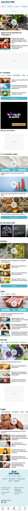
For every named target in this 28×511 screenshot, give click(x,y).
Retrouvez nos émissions (8, 130)
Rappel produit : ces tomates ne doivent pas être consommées (19, 47)
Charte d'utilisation (5, 492)
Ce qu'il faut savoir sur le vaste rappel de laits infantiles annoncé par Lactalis (18, 465)
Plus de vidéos (14, 217)
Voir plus (14, 286)
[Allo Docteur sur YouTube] (5, 502)
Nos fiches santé (9, 223)
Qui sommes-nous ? (6, 487)
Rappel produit (12, 478)
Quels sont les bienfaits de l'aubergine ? (11, 34)
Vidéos (8, 509)
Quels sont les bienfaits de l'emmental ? (18, 366)
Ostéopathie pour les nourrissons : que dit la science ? (13, 432)
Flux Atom (16, 494)
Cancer (10, 480)
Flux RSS (3, 494)
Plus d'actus (14, 98)
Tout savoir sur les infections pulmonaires (7, 234)
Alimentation (23, 342)
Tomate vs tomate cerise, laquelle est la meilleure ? (18, 380)
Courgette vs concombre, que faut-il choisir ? (18, 93)
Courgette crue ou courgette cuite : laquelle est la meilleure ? (13, 261)
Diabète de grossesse (5, 411)
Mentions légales (5, 489)
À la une (2, 509)
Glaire (23, 75)
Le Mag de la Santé (21, 478)
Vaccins (7, 294)
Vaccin (22, 411)
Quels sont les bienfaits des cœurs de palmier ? (19, 273)
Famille (16, 6)
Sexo (2, 342)
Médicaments (16, 480)
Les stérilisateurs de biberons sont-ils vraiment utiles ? (19, 444)
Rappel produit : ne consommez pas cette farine (12, 173)
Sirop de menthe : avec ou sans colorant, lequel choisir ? (19, 280)
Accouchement (15, 411)
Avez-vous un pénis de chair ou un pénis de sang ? (13, 194)
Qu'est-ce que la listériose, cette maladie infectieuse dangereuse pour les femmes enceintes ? (19, 437)
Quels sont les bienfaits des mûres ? (11, 362)
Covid (2, 294)
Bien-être (10, 6)
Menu (25, 509)
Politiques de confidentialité (17, 490)
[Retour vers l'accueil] (14, 2)
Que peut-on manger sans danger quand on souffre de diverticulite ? (19, 373)
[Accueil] (14, 473)
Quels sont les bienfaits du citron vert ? (18, 266)
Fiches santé (14, 509)
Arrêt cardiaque (16, 75)
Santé (3, 6)
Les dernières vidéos (10, 154)
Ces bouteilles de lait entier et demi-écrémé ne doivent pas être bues (19, 87)
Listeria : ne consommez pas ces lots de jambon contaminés (12, 314)
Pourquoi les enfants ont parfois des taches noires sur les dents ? (19, 458)
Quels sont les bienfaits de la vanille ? (19, 80)
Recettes (4, 241)
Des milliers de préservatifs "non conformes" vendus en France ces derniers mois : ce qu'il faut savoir (19, 326)
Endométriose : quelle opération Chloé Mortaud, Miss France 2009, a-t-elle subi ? (19, 41)
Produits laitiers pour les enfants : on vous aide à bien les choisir (19, 451)
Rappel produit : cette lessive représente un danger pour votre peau (19, 319)
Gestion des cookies (19, 487)
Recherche (20, 509)
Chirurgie (13, 294)
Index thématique (18, 492)
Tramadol (9, 75)
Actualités (6, 73)
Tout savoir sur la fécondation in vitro (19, 234)
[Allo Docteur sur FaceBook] (2, 502)
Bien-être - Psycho (14, 342)
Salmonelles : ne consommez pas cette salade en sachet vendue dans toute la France (19, 333)
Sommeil (7, 342)
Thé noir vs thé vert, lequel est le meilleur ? (13, 214)
